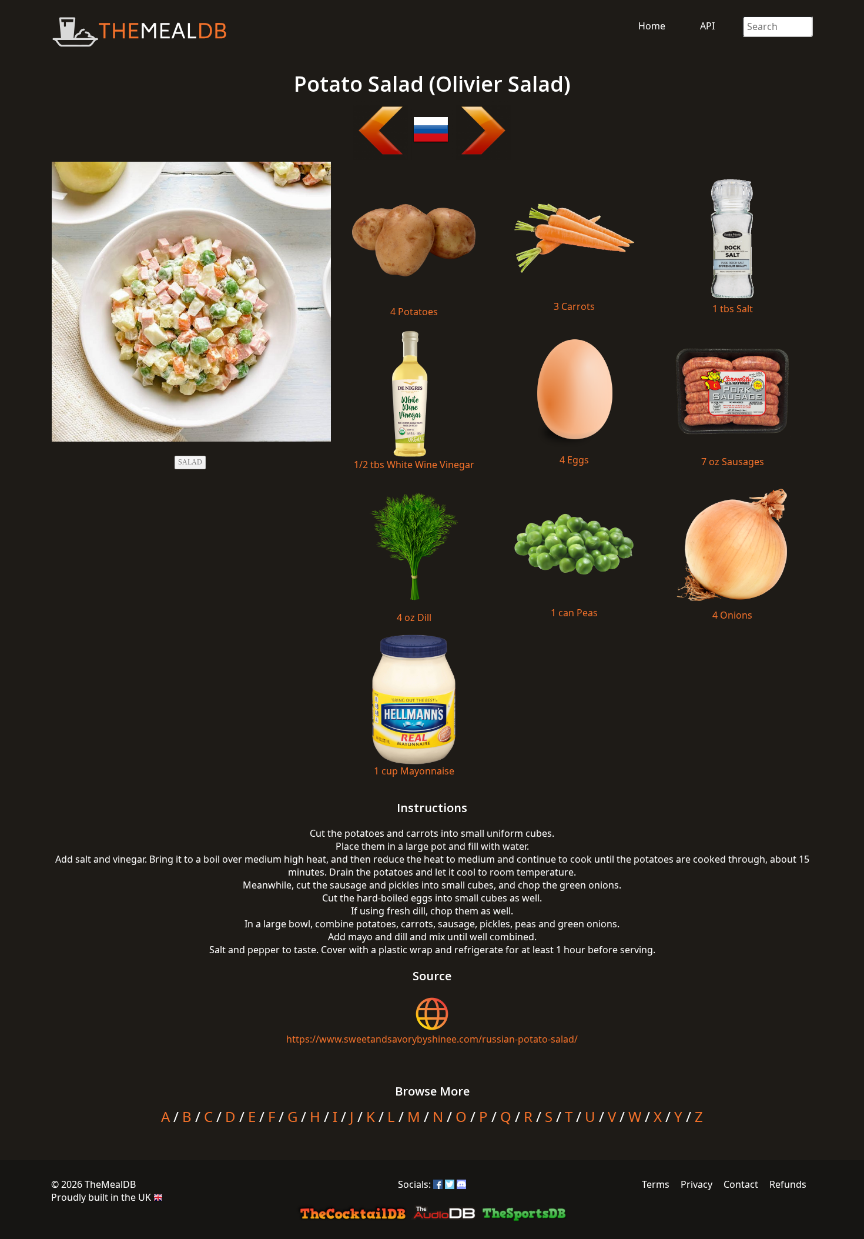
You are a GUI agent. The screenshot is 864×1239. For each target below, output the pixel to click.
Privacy (696, 1184)
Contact (741, 1184)
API (707, 25)
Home (651, 25)
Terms (655, 1184)
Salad (190, 462)
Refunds (787, 1184)
